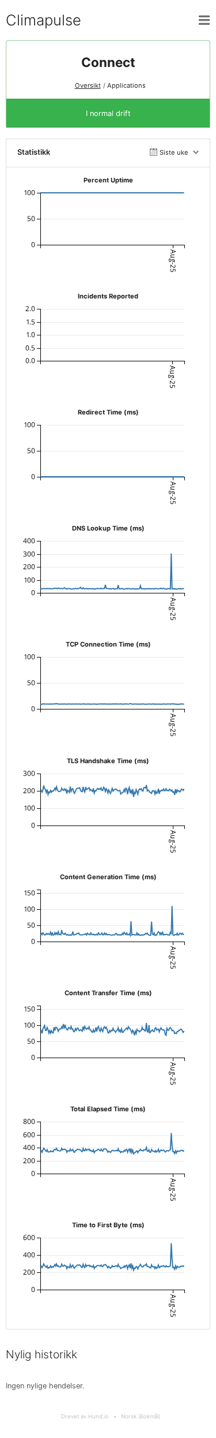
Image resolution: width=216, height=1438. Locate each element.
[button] (204, 20)
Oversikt (88, 85)
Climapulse (43, 20)
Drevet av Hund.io (85, 1416)
